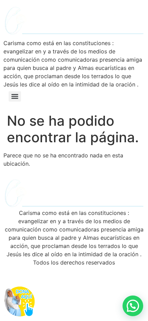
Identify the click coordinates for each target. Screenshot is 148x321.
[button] (133, 306)
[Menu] (15, 96)
